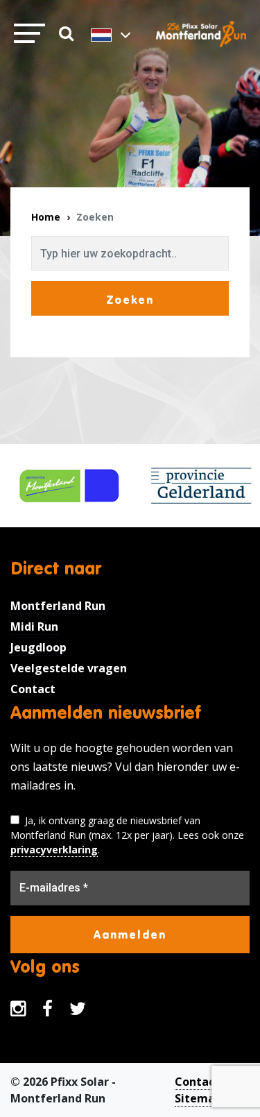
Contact (32, 689)
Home (45, 216)
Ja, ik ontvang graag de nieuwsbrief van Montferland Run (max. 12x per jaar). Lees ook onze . (127, 835)
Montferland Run (57, 605)
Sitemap (198, 1098)
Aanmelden (130, 934)
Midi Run (34, 626)
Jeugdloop (38, 647)
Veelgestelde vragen (68, 668)
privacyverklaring (54, 849)
